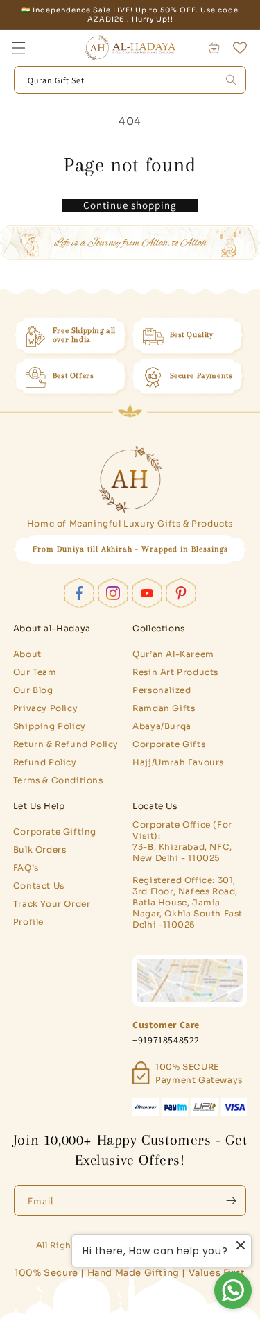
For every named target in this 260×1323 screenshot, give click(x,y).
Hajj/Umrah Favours (178, 762)
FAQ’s (26, 867)
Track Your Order (52, 903)
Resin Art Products (175, 672)
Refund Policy (45, 762)
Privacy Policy (45, 708)
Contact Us (38, 885)
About (27, 654)
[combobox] (130, 80)
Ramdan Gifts (163, 708)
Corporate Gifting (54, 831)
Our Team (35, 672)
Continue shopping (130, 205)
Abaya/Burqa (161, 726)
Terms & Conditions (58, 780)
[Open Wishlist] (240, 47)
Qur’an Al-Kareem (173, 654)
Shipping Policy (49, 726)
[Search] (231, 80)
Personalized (161, 690)
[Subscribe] (231, 1200)
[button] (18, 47)
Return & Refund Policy (66, 744)
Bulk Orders (40, 849)
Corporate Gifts (168, 744)
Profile (28, 921)
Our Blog (33, 690)
